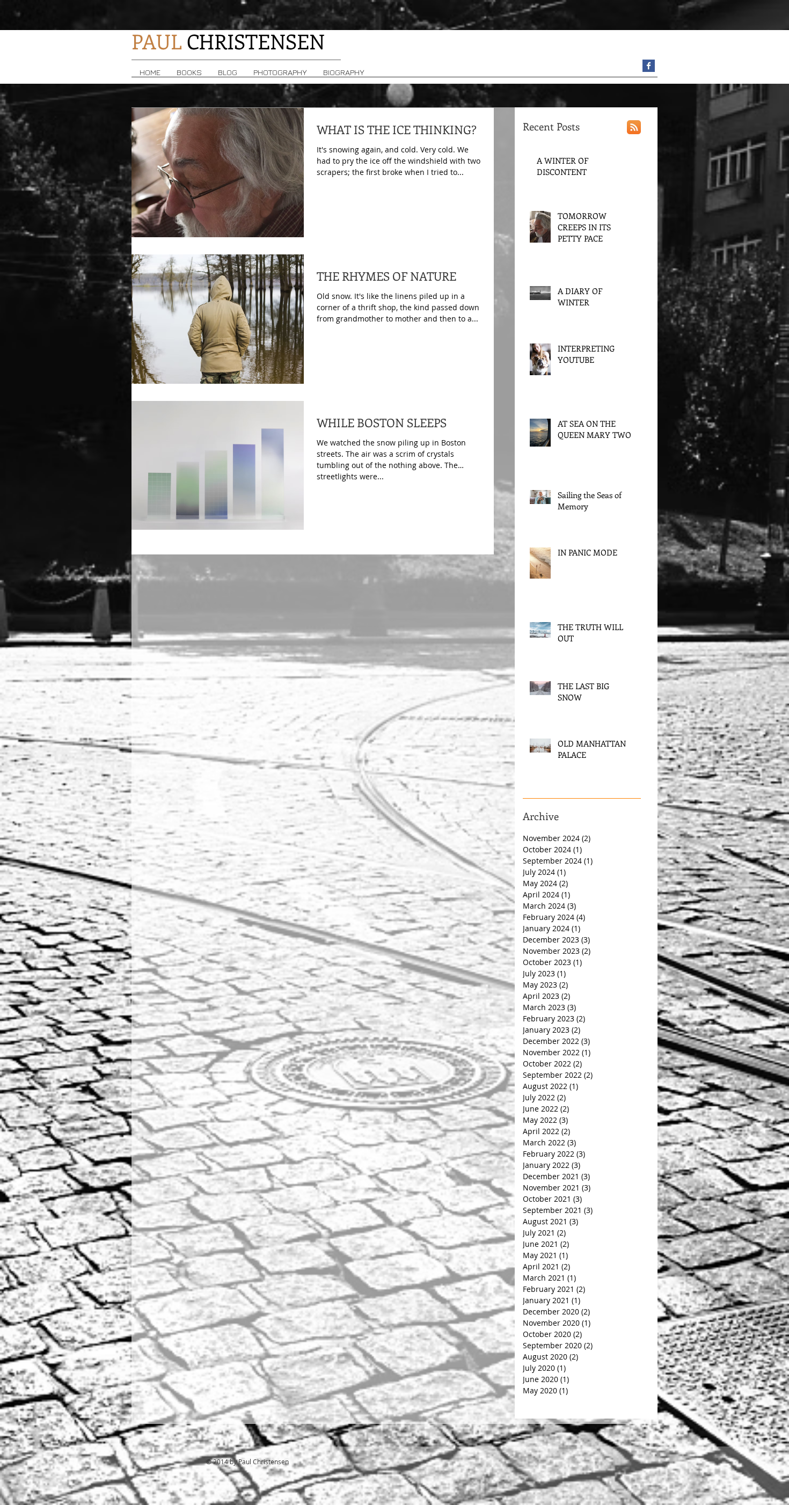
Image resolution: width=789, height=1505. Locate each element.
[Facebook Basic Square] (648, 66)
